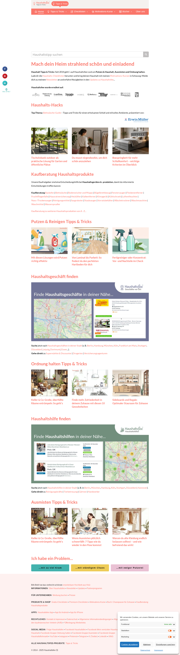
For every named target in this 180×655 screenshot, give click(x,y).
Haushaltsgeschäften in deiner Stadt (64, 345)
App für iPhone (76, 612)
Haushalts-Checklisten (53, 75)
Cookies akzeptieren (129, 644)
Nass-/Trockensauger (41, 200)
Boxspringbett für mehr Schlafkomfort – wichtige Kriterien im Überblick (125, 161)
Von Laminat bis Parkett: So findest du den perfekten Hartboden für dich (87, 261)
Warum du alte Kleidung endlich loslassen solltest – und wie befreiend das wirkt (129, 541)
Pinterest (73, 636)
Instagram (63, 636)
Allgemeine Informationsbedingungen (95, 619)
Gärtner (82, 491)
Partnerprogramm (94, 588)
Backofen (49, 192)
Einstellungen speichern (165, 644)
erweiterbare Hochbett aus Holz (76, 585)
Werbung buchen (60, 595)
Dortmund (55, 349)
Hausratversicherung (60, 196)
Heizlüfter (76, 196)
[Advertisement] (90, 33)
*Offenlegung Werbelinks (75, 623)
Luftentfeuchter (129, 196)
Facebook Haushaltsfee (75, 630)
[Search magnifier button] (146, 54)
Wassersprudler (52, 204)
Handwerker (94, 491)
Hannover (142, 487)
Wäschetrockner (122, 200)
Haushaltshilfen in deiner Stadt (62, 487)
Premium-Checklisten (78, 602)
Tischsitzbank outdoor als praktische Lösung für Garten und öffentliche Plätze (49, 161)
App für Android (61, 612)
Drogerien (78, 353)
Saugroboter (77, 200)
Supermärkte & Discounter (59, 353)
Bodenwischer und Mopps (80, 192)
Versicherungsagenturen (95, 353)
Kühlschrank (115, 196)
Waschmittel (37, 204)
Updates (81, 588)
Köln (116, 345)
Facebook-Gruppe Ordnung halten (56, 633)
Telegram (83, 636)
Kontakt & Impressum (56, 619)
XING (110, 636)
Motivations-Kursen (120, 75)
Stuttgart (142, 345)
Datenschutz (145, 650)
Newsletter (51, 79)
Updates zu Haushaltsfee (102, 79)
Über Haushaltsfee (57, 588)
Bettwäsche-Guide (52, 112)
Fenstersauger (118, 192)
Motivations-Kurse (97, 602)
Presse (72, 595)
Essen (64, 349)
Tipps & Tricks (72, 643)
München (108, 345)
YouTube (54, 636)
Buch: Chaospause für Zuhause (121, 602)
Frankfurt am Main (128, 345)
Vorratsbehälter (105, 200)
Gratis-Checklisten (60, 602)
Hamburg (98, 345)
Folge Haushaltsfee (55, 630)
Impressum (158, 650)
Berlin (90, 345)
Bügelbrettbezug (102, 192)
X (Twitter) (93, 636)
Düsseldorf (36, 349)
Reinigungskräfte (54, 491)
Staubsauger (90, 200)
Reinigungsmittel (61, 200)
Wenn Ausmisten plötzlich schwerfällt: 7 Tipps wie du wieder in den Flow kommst (87, 541)
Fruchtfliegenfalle (39, 196)
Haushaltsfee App (45, 612)
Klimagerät (102, 196)
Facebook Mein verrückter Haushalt (103, 630)
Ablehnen (147, 644)
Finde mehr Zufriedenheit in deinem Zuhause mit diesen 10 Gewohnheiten (88, 403)
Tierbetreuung (71, 491)
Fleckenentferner (135, 192)
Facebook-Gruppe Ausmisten (85, 633)
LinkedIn (103, 636)
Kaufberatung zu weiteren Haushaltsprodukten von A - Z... (58, 211)
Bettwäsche (61, 192)
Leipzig (46, 349)
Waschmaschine (139, 200)
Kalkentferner (89, 196)
